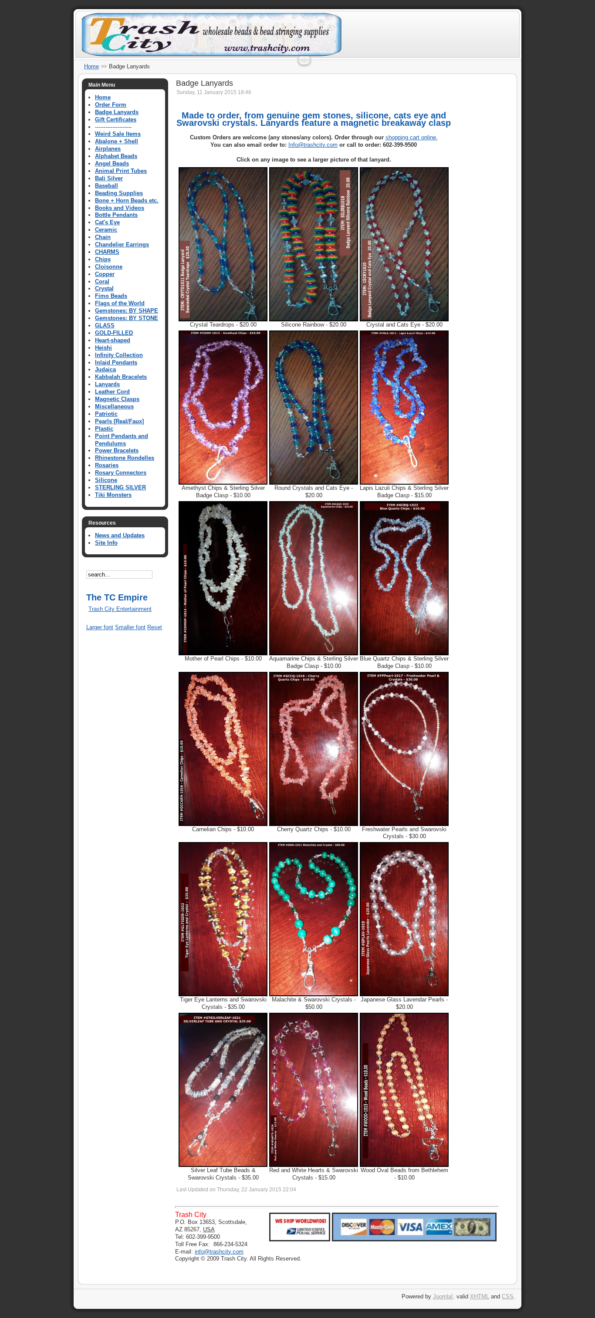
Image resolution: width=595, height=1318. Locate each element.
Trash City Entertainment (120, 609)
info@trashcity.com (219, 1251)
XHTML (479, 1296)
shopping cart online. (411, 137)
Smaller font (130, 627)
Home (91, 66)
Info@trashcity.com (313, 145)
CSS (508, 1296)
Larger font (99, 627)
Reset (154, 627)
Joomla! (443, 1296)
